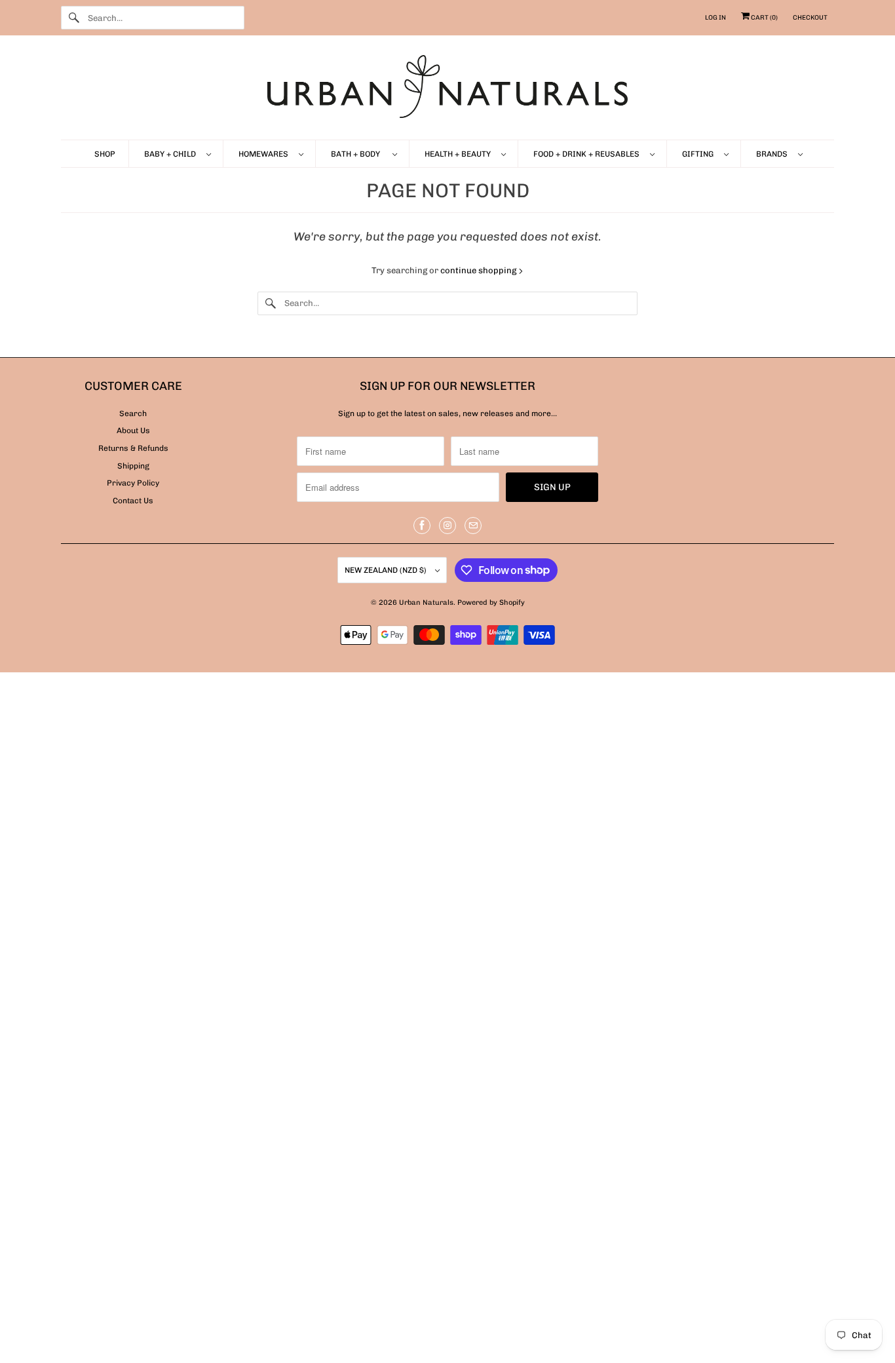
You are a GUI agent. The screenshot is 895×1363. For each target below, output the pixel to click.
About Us (133, 430)
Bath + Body (358, 154)
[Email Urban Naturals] (473, 525)
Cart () (764, 18)
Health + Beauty (460, 154)
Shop (104, 154)
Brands (773, 154)
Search (133, 413)
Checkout (810, 18)
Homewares (265, 154)
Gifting (699, 154)
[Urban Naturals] (447, 90)
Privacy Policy (133, 483)
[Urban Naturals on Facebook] (421, 525)
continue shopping (479, 270)
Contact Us (133, 500)
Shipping (133, 465)
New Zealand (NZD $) (386, 570)
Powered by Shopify (491, 602)
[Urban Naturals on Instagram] (447, 525)
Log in (715, 18)
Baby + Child (172, 154)
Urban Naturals (426, 602)
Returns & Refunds (133, 448)
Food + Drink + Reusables (588, 154)
